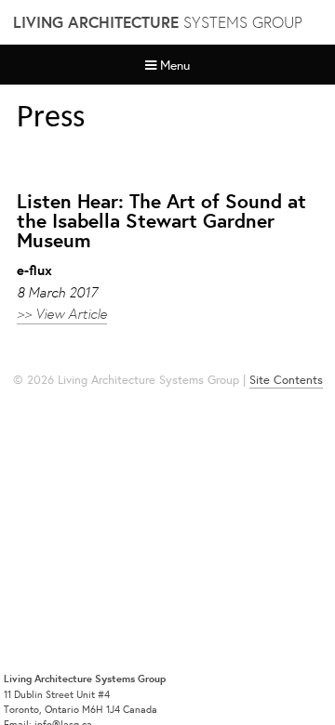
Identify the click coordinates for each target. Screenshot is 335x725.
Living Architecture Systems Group (85, 678)
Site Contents (286, 380)
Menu (175, 64)
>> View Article (62, 312)
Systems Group (157, 22)
